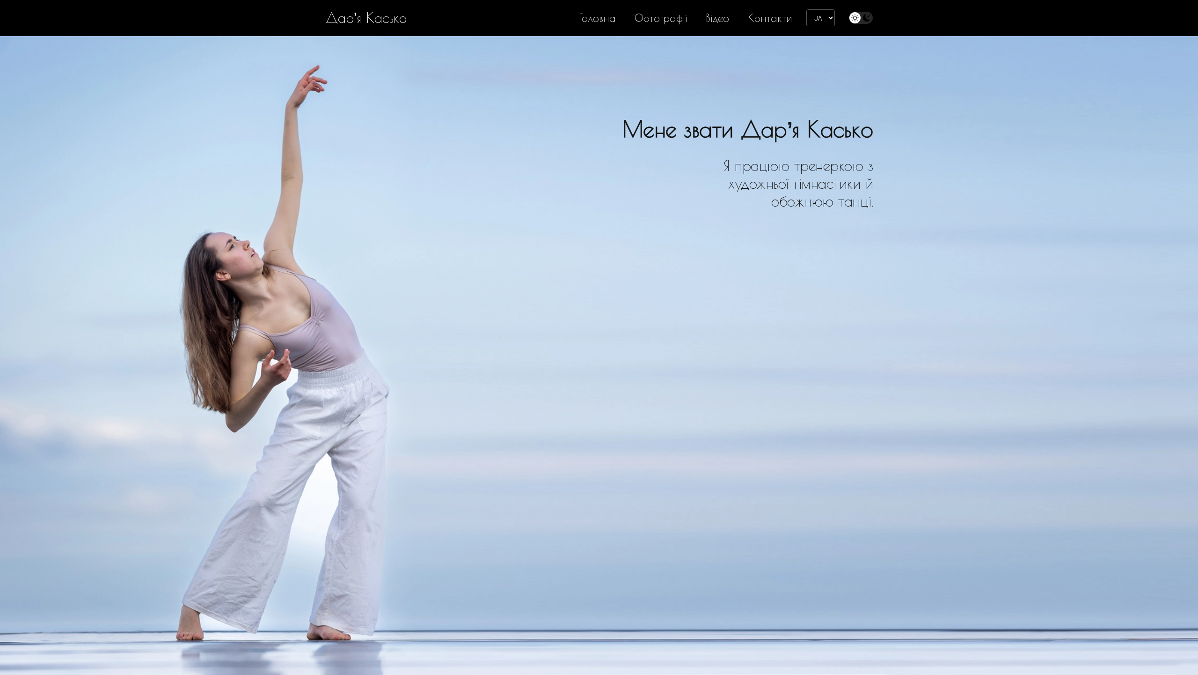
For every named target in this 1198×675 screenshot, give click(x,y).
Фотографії (661, 18)
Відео (717, 18)
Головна (597, 18)
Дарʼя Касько (366, 17)
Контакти (770, 18)
